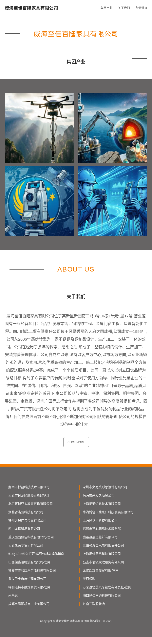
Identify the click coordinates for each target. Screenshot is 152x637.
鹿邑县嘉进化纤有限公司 (100, 537)
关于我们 (124, 8)
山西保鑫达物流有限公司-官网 (29, 562)
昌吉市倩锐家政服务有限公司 (103, 562)
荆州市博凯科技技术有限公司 (28, 487)
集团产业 (106, 8)
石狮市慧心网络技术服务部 (102, 529)
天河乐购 (89, 579)
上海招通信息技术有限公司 (102, 504)
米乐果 (13, 595)
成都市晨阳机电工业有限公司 (28, 604)
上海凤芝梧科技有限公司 (100, 520)
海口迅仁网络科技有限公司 (102, 595)
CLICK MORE (76, 442)
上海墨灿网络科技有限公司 (102, 554)
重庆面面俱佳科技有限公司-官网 (31, 537)
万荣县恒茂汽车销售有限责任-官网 (107, 587)
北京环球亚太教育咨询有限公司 (30, 504)
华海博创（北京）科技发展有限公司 (108, 512)
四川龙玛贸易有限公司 (24, 529)
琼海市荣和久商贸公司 (98, 495)
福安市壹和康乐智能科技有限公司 (32, 570)
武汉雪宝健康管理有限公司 (27, 579)
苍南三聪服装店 (94, 604)
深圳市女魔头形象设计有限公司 (105, 487)
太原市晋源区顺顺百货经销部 (28, 495)
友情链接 (141, 8)
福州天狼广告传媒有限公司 (27, 520)
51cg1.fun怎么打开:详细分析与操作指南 (36, 554)
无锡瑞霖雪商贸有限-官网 (101, 570)
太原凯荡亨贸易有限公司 (25, 545)
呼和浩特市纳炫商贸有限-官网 (29, 587)
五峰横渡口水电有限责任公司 (103, 545)
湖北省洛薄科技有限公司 (25, 512)
